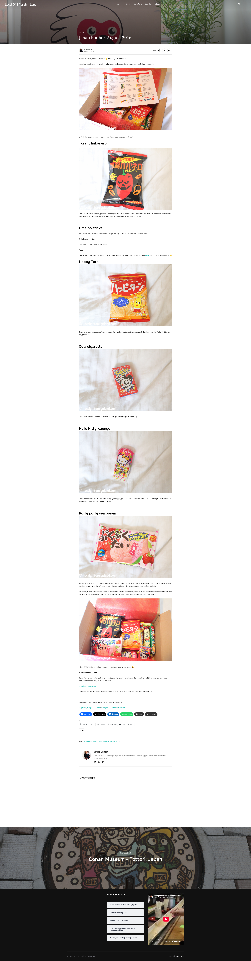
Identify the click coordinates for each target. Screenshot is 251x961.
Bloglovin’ (82, 708)
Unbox (81, 32)
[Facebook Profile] (95, 762)
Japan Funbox (87, 741)
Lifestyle (148, 4)
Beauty (128, 4)
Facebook (113, 708)
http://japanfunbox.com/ (87, 686)
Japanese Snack (97, 741)
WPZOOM (180, 956)
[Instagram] (103, 762)
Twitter (97, 708)
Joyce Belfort (88, 49)
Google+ (90, 708)
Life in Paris (138, 4)
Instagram (105, 708)
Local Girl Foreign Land (20, 4)
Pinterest (121, 708)
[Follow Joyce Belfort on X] (99, 762)
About (157, 4)
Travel (118, 4)
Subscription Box (115, 741)
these (147, 255)
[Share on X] (164, 50)
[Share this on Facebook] (159, 50)
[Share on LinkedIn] (169, 50)
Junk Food (106, 741)
